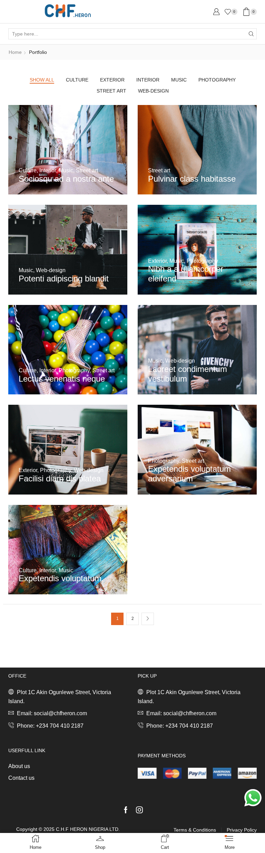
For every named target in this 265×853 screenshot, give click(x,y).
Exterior (112, 80)
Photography (217, 80)
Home (15, 52)
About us (19, 766)
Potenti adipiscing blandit (64, 278)
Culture (77, 80)
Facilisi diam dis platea (60, 478)
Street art (111, 91)
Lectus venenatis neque (62, 378)
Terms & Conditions (195, 829)
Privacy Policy (242, 829)
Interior (147, 80)
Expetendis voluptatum (60, 578)
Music (179, 80)
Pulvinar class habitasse (192, 178)
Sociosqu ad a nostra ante (66, 178)
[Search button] (251, 34)
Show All (42, 80)
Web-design (153, 91)
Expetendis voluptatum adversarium (189, 473)
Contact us (21, 778)
